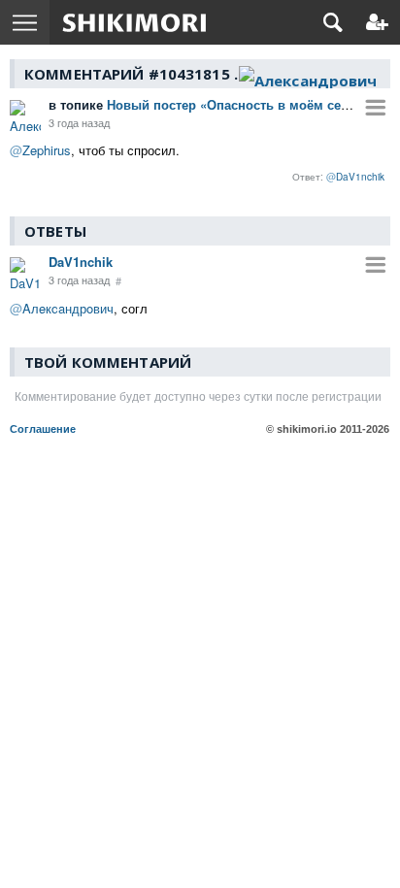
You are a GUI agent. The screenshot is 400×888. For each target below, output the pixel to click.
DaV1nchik (81, 261)
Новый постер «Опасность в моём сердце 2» (218, 104)
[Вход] (377, 22)
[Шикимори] (134, 22)
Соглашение (43, 429)
